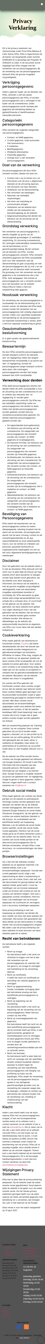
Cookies (25, 643)
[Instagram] (26, 1326)
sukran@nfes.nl (17, 1127)
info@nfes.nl (20, 785)
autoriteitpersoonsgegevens (15, 1165)
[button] (34, 5)
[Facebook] (18, 1326)
